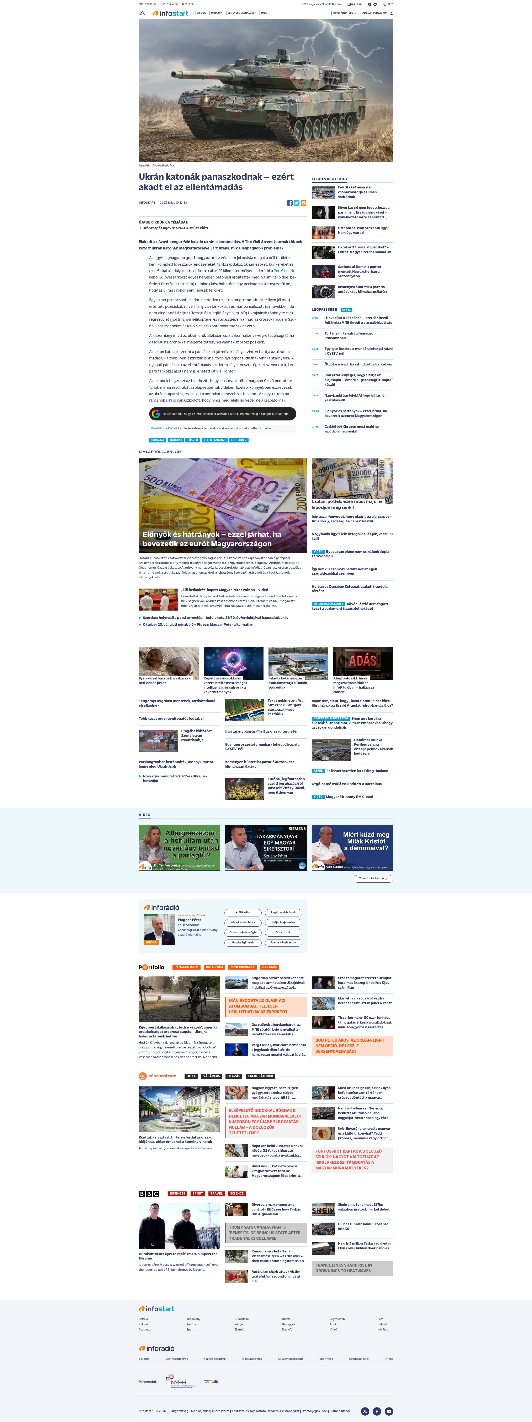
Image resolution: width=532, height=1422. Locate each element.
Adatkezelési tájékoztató (249, 1411)
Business (177, 1193)
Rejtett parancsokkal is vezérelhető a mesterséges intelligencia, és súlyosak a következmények (225, 685)
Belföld (143, 1319)
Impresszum (220, 1411)
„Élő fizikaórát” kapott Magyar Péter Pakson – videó (224, 590)
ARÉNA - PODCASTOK (374, 13)
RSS (325, 1411)
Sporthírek (326, 1359)
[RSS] (365, 1411)
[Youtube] (389, 1411)
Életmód (239, 1329)
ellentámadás (215, 440)
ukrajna (157, 440)
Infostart (147, 202)
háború (176, 440)
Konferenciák (242, 967)
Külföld (173, 428)
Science (237, 1193)
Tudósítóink (241, 1319)
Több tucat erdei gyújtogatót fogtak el (171, 719)
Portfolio (281, 271)
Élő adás (244, 912)
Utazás (234, 1076)
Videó (333, 1329)
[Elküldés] (303, 203)
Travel (217, 1193)
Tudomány (193, 1319)
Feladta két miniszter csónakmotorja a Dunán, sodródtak (288, 683)
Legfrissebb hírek (177, 1359)
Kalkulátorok (260, 1076)
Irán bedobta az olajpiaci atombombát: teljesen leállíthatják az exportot (258, 1006)
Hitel (191, 1076)
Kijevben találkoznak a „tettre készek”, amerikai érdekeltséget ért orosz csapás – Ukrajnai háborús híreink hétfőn (179, 1032)
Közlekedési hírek (214, 1359)
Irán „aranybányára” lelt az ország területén (261, 732)
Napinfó (287, 1329)
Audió (333, 1324)
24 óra (201, 13)
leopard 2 (238, 440)
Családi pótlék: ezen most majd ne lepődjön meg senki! (347, 504)
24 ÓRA (346, 310)
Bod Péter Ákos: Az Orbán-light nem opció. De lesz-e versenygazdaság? (349, 1046)
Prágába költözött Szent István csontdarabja (196, 735)
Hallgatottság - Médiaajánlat (189, 1411)
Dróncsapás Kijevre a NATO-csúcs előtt (175, 228)
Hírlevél (382, 1324)
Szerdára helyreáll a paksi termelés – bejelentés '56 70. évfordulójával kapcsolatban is (215, 618)
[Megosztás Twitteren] (297, 203)
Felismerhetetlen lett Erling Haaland (357, 771)
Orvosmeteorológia (290, 1359)
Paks (264, 13)
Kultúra (191, 1324)
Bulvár (286, 1319)
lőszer (192, 440)
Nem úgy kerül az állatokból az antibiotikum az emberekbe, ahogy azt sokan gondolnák (352, 723)
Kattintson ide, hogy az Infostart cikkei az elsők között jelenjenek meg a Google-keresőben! (225, 414)
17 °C (389, 4)
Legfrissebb (337, 1319)
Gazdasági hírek (359, 1359)
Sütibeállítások (340, 1411)
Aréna (389, 1359)
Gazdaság (145, 1329)
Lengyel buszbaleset (242, 13)
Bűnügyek (288, 1324)
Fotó (381, 1319)
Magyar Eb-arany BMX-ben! (349, 797)
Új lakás (269, 967)
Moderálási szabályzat (283, 1411)
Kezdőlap (157, 428)
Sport (198, 1193)
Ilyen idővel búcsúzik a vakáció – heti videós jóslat (165, 681)
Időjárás (383, 1329)
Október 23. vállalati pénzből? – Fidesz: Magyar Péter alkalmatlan (198, 625)
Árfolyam (214, 967)
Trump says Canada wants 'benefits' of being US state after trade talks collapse (265, 1233)
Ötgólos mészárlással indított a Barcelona (347, 784)
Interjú (238, 1324)
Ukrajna (216, 13)
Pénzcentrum (186, 967)
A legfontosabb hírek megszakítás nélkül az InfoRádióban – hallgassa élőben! (353, 685)
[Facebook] (377, 1411)
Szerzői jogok (311, 1411)
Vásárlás (211, 1076)
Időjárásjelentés (252, 1359)
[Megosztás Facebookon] (290, 203)
